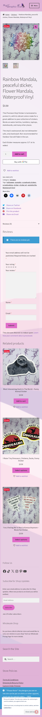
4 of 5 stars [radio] (13, 267)
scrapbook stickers (29, 182)
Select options (21, 470)
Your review (11, 270)
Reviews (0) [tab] (7, 224)
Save (7, 26)
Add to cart (19, 154)
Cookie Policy (7, 707)
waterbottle (32, 185)
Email (9, 313)
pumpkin (18, 182)
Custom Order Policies (12, 686)
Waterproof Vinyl (9, 188)
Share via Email (12, 214)
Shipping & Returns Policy (13, 683)
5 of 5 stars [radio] (15, 267)
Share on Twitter (13, 205)
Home (7, 14)
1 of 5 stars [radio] (7, 267)
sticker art (23, 185)
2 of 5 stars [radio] (9, 267)
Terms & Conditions (10, 680)
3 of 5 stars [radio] (11, 267)
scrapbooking (8, 185)
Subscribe (8, 607)
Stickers (14, 14)
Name (9, 302)
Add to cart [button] (21, 401)
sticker (16, 185)
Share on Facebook (13, 208)
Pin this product (12, 211)
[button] (36, 27)
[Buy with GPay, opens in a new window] (21, 162)
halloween (10, 182)
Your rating (11, 264)
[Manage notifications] (36, 712)
